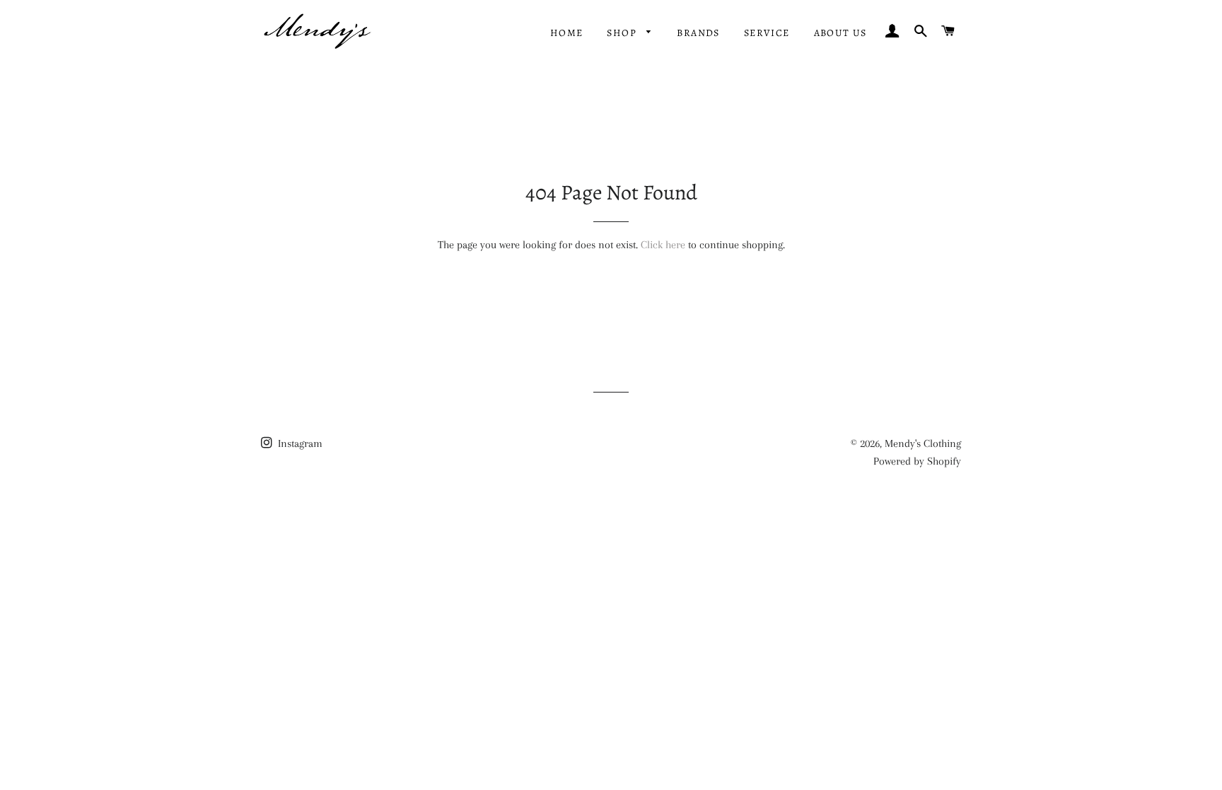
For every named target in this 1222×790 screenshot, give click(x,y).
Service (767, 33)
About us (840, 33)
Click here (663, 244)
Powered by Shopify (917, 461)
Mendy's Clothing (923, 443)
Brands (698, 33)
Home (566, 33)
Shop (623, 33)
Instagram (298, 443)
